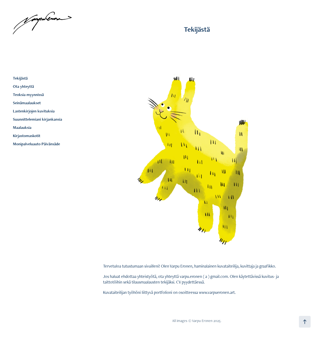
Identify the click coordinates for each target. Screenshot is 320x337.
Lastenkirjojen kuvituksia (34, 111)
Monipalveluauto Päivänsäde (36, 143)
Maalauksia (22, 127)
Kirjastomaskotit (26, 135)
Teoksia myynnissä (28, 94)
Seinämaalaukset (27, 102)
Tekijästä (20, 78)
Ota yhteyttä (23, 86)
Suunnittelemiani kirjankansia (37, 119)
